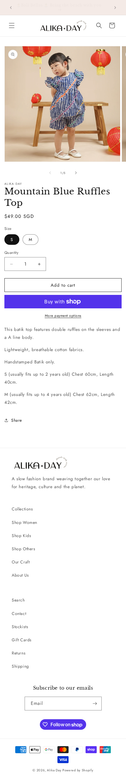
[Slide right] (75, 172)
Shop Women (24, 522)
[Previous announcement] (10, 7)
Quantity (11, 252)
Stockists (20, 627)
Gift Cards (22, 640)
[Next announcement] (115, 7)
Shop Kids (21, 536)
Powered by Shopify (77, 770)
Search (18, 600)
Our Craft (21, 562)
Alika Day (54, 770)
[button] (11, 25)
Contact (19, 613)
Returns (18, 653)
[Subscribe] (94, 703)
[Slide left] (50, 172)
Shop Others (23, 549)
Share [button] (16, 420)
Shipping (20, 666)
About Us (20, 575)
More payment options (63, 315)
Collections (22, 509)
